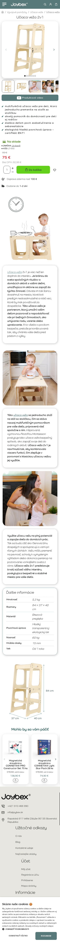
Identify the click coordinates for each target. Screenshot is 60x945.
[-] (12, 171)
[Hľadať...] (44, 4)
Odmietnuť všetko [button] (18, 935)
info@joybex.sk (15, 812)
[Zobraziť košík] (56, 4)
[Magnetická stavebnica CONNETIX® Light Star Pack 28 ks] (44, 747)
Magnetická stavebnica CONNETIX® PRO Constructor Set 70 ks (16, 764)
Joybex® (16, 146)
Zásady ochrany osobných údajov (39, 926)
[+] (12, 168)
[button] (6, 49)
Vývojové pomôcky (17, 12)
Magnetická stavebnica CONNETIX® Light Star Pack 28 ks (44, 764)
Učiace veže (36, 12)
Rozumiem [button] (46, 936)
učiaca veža (20, 415)
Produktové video (32, 97)
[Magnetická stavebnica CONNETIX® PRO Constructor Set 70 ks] (15, 747)
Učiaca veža (14, 272)
